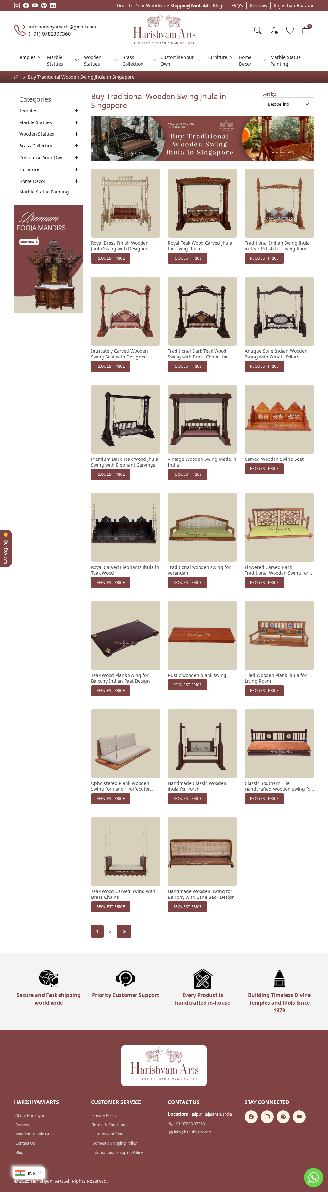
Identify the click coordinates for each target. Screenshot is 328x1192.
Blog (19, 1152)
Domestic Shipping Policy (114, 1143)
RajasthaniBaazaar (294, 6)
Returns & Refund (107, 1134)
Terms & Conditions (109, 1124)
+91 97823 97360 (189, 1123)
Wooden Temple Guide (35, 1134)
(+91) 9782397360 (50, 33)
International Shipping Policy (117, 1152)
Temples (27, 57)
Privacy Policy (104, 1115)
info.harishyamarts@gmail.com (62, 27)
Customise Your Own (177, 60)
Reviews (258, 6)
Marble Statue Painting (285, 60)
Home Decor (245, 60)
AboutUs (197, 6)
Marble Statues (55, 60)
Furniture (217, 57)
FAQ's (237, 6)
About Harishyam (30, 1115)
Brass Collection (133, 60)
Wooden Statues (93, 60)
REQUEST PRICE (110, 258)
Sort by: (269, 94)
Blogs (219, 6)
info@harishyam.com (192, 1132)
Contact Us (25, 1143)
